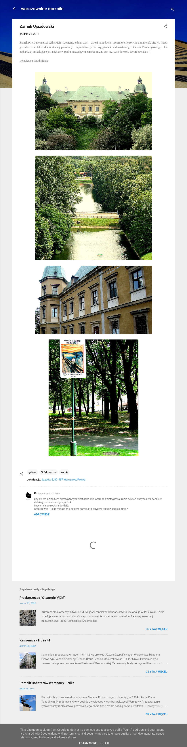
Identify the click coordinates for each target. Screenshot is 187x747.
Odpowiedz (41, 514)
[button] (165, 27)
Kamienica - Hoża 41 (35, 640)
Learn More (88, 743)
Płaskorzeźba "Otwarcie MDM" (42, 598)
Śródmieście (48, 472)
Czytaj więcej (156, 629)
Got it (105, 743)
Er (35, 493)
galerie (32, 472)
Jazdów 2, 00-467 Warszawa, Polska (63, 479)
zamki (64, 472)
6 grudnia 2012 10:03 (49, 493)
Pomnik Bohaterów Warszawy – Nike (47, 683)
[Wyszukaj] (172, 10)
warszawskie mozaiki (42, 8)
